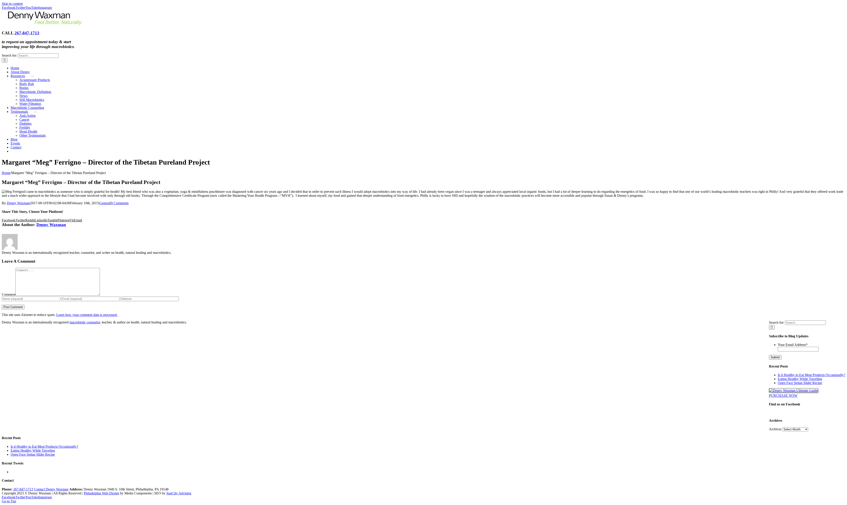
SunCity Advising (178, 493)
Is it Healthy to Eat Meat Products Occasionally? (811, 375)
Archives (775, 429)
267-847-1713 (27, 33)
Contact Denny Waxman (51, 489)
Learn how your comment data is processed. (87, 315)
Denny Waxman (18, 203)
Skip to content (12, 4)
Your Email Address (793, 345)
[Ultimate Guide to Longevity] (793, 390)
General (104, 203)
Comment (8, 294)
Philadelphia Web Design (101, 493)
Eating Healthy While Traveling (800, 379)
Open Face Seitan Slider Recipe (800, 383)
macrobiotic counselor (84, 322)
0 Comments (120, 203)
